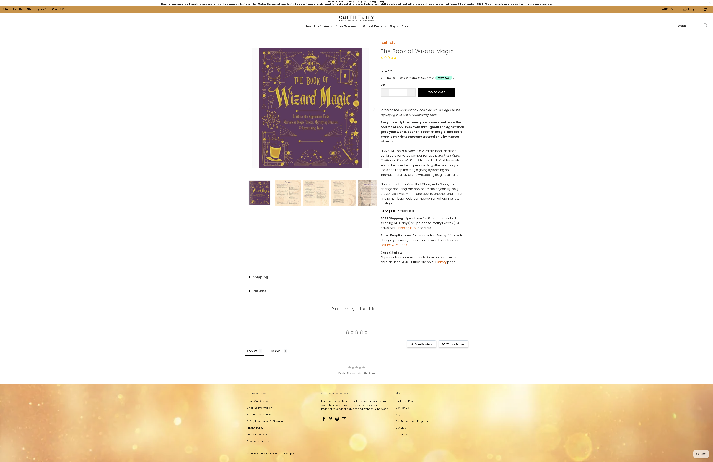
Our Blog (400, 427)
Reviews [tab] (252, 351)
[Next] (374, 109)
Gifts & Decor (373, 26)
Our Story (401, 434)
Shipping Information (259, 408)
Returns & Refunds (394, 245)
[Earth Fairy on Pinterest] (330, 419)
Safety (442, 262)
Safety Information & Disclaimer (266, 421)
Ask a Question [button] (423, 344)
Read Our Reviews (258, 401)
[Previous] (250, 109)
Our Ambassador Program (411, 421)
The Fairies (322, 26)
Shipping (260, 277)
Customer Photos (405, 401)
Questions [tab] (275, 351)
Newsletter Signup (258, 441)
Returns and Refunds (259, 414)
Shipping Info (406, 228)
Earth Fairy (388, 43)
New (308, 26)
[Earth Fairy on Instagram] (337, 419)
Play (392, 26)
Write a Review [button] (455, 344)
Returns (259, 290)
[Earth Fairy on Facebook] (324, 419)
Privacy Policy (255, 427)
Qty (383, 84)
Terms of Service (257, 434)
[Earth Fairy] (356, 18)
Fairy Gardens (346, 26)
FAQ (397, 414)
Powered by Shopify (282, 453)
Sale (405, 26)
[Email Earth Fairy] (344, 419)
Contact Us (402, 408)
